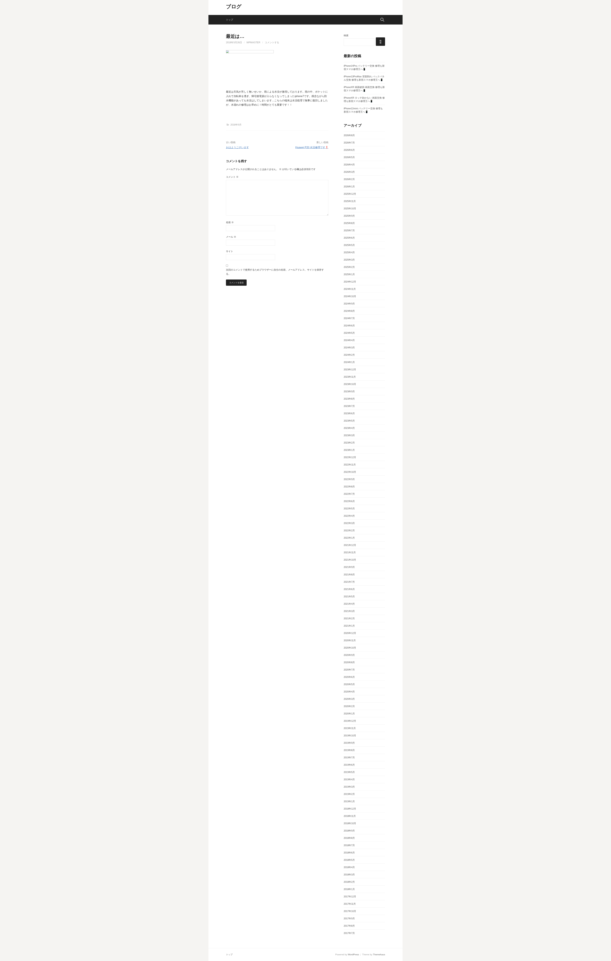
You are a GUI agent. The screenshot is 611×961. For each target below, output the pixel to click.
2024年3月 (349, 347)
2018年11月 (350, 816)
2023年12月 (350, 369)
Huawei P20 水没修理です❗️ (311, 147)
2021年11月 (350, 552)
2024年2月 (349, 354)
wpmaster (253, 42)
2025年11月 (350, 201)
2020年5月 (349, 684)
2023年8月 (349, 398)
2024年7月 (349, 318)
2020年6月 (349, 677)
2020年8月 (349, 662)
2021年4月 (349, 603)
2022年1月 (349, 537)
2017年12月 (350, 896)
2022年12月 (350, 457)
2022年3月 (349, 523)
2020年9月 (349, 655)
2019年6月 (349, 764)
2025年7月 (349, 230)
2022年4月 (349, 515)
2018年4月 (349, 867)
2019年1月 (349, 801)
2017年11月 (350, 903)
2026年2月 (349, 179)
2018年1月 (349, 889)
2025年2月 (349, 267)
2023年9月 (349, 391)
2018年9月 (236, 124)
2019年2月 (349, 794)
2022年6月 (349, 501)
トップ (229, 19)
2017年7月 (349, 933)
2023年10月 (350, 384)
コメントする (272, 42)
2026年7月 (349, 142)
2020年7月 (349, 669)
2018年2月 (349, 882)
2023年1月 (349, 450)
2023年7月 (349, 406)
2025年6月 (349, 237)
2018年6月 (349, 852)
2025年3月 (349, 259)
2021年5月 (349, 596)
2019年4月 (349, 779)
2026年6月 (349, 150)
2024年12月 (350, 281)
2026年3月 (349, 172)
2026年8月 (349, 135)
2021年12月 (350, 545)
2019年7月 (349, 757)
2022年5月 (349, 508)
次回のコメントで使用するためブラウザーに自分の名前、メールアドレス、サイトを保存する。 (275, 271)
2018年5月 (349, 860)
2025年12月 (350, 193)
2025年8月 (349, 223)
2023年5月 (349, 420)
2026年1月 (349, 186)
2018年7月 (349, 845)
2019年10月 (350, 735)
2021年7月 (349, 581)
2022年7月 (349, 494)
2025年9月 (349, 215)
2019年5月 (349, 772)
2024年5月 (349, 333)
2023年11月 (350, 376)
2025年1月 (349, 274)
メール (231, 236)
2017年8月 (349, 925)
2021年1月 (349, 625)
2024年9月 (349, 303)
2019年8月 (349, 750)
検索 (346, 35)
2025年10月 (350, 208)
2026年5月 (349, 157)
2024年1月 (349, 362)
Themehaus (379, 954)
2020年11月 (350, 640)
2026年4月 (349, 164)
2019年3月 (349, 786)
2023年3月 (349, 435)
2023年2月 (349, 442)
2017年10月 (350, 911)
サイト (229, 251)
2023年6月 (349, 413)
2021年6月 (349, 589)
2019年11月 (350, 728)
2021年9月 (349, 567)
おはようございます (237, 147)
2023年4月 (349, 428)
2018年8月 (349, 838)
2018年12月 (350, 808)
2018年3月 (349, 874)
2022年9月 (349, 479)
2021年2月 (349, 618)
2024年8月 (349, 311)
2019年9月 (349, 742)
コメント (232, 176)
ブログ (234, 6)
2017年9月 (349, 918)
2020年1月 (349, 713)
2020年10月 (350, 647)
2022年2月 (349, 530)
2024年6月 (349, 325)
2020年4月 (349, 691)
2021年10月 (350, 559)
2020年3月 (349, 699)
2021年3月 (349, 611)
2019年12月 (350, 721)
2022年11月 (350, 464)
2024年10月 (350, 296)
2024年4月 (349, 340)
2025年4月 (349, 252)
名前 (230, 222)
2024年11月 (350, 289)
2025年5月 (349, 245)
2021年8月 (349, 574)
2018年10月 (350, 823)
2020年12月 (350, 633)
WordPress (353, 954)
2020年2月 (349, 706)
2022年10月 (350, 472)
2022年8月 (349, 486)
